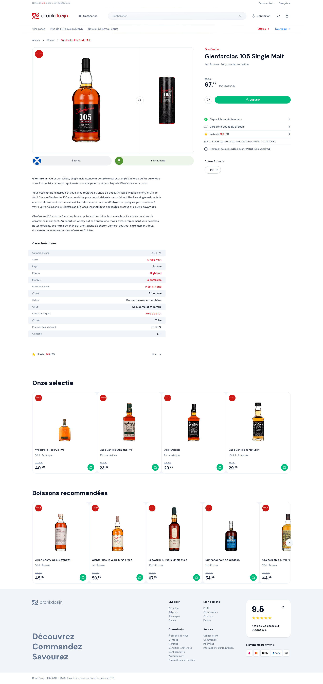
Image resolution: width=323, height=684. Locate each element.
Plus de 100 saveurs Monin (66, 29)
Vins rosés (38, 29)
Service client (210, 635)
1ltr (206, 64)
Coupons (208, 616)
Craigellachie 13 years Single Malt (283, 560)
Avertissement (176, 655)
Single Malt (154, 259)
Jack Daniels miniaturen (244, 450)
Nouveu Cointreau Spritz (103, 29)
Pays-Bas (174, 608)
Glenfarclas (154, 280)
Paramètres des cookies (182, 659)
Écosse (214, 64)
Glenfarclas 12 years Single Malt (112, 560)
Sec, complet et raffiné (235, 64)
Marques (173, 643)
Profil (206, 608)
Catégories (90, 16)
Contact (173, 639)
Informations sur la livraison (218, 647)
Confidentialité (177, 651)
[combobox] (213, 170)
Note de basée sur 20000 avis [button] (51, 2)
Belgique (173, 612)
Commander (210, 639)
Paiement (208, 643)
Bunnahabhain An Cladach (222, 560)
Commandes (210, 612)
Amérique (47, 455)
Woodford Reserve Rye (49, 450)
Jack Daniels (172, 450)
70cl (37, 455)
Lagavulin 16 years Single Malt (168, 560)
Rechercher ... (121, 16)
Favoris (207, 620)
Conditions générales (180, 647)
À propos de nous (178, 635)
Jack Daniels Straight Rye (116, 450)
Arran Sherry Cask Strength (52, 560)
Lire (96, 354)
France (172, 620)
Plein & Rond (153, 286)
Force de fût (154, 313)
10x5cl (232, 455)
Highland (156, 273)
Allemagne (174, 616)
